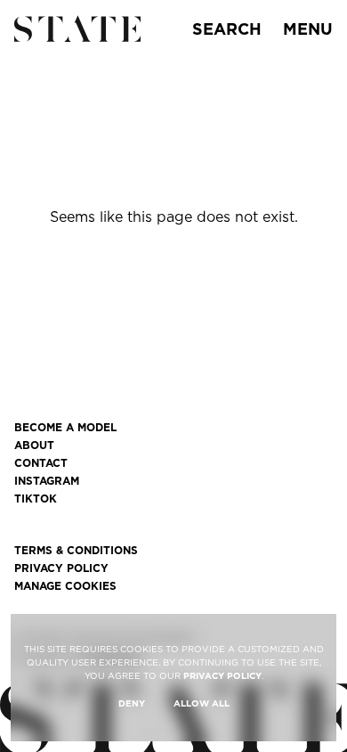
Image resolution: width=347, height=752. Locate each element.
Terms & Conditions (76, 550)
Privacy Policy (61, 568)
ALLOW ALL (202, 703)
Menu (308, 29)
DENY (131, 703)
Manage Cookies (65, 586)
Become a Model (65, 427)
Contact (41, 463)
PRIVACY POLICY (222, 675)
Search (227, 29)
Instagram (46, 481)
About (34, 445)
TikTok (35, 499)
